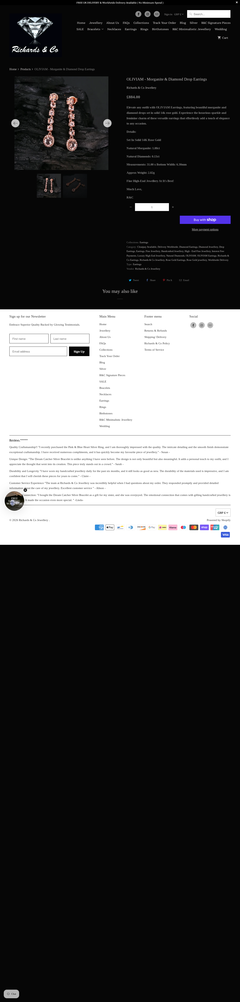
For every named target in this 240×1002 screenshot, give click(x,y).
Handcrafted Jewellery (172, 251)
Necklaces (114, 29)
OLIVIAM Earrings (207, 255)
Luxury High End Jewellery (151, 255)
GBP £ (177, 14)
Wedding (221, 29)
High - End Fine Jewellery (198, 251)
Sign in (168, 14)
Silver (194, 23)
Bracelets (93, 29)
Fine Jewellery (153, 251)
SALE (80, 29)
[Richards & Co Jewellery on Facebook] (138, 14)
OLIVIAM (191, 255)
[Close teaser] (25, 490)
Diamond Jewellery (208, 246)
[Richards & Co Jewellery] (35, 32)
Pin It (169, 280)
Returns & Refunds (155, 330)
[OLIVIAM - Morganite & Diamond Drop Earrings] (61, 123)
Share (153, 280)
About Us (112, 23)
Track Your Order (164, 23)
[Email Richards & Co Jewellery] (157, 14)
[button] (14, 501)
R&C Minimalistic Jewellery (191, 29)
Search (148, 324)
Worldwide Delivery (218, 260)
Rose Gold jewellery (197, 260)
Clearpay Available (147, 246)
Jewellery (96, 23)
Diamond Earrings (188, 246)
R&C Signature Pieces (216, 23)
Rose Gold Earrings (175, 260)
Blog (183, 23)
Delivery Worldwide (168, 246)
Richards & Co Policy (157, 343)
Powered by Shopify (219, 520)
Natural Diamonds (175, 255)
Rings (144, 29)
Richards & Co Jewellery (141, 87)
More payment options (205, 229)
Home (81, 23)
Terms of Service (154, 349)
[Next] (107, 123)
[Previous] (15, 123)
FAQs (126, 23)
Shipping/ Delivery (155, 336)
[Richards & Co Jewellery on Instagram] (148, 14)
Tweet (136, 280)
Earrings (131, 29)
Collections (141, 23)
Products (26, 69)
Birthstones (160, 29)
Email (186, 280)
